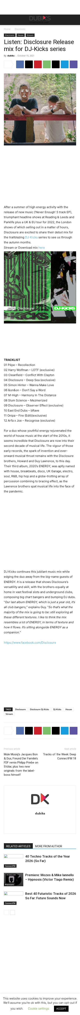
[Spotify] (56, 821)
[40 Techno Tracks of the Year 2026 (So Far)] (13, 861)
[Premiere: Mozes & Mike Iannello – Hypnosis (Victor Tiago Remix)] (13, 879)
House (20, 35)
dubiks (10, 55)
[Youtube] (40, 828)
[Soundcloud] (48, 821)
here (41, 247)
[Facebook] (20, 64)
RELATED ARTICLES (18, 846)
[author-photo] (40, 808)
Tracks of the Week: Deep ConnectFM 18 (59, 756)
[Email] (56, 64)
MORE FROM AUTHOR (48, 846)
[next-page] (12, 912)
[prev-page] (6, 912)
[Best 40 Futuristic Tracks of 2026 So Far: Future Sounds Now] (13, 898)
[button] (6, 20)
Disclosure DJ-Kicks (39, 709)
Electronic (20, 29)
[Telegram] (65, 64)
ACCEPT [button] (61, 1008)
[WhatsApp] (47, 64)
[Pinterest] (38, 64)
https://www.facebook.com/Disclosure (30, 642)
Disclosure (20, 709)
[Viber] (73, 64)
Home (7, 29)
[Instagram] (24, 821)
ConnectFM (10, 866)
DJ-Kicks (31, 237)
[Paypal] (40, 821)
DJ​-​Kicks (57, 709)
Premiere (9, 884)
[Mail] (32, 821)
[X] (29, 64)
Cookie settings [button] (38, 1008)
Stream (30, 35)
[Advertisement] (40, 971)
